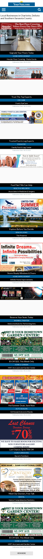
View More (21, 553)
